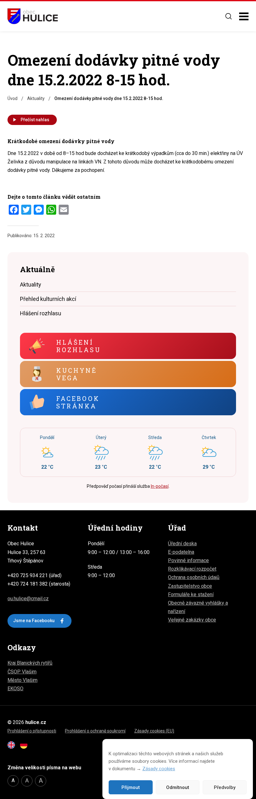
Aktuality (30, 284)
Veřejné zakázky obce (192, 620)
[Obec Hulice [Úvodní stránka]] (32, 16)
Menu (244, 16)
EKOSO (15, 689)
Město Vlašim (22, 680)
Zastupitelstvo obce (190, 586)
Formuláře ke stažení (191, 594)
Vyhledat (228, 16)
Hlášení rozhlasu (40, 313)
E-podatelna (181, 552)
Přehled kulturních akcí (48, 299)
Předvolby (224, 787)
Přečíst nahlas (35, 119)
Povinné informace (188, 560)
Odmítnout (177, 787)
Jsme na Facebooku (34, 620)
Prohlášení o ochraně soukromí (95, 730)
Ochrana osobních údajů (193, 577)
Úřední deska (182, 544)
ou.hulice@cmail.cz (28, 599)
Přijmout (130, 787)
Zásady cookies (158, 769)
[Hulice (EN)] (13, 747)
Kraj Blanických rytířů (29, 663)
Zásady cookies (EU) (154, 730)
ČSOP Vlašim (22, 672)
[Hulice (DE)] (25, 747)
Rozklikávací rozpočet (192, 569)
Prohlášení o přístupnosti (31, 730)
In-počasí (160, 486)
